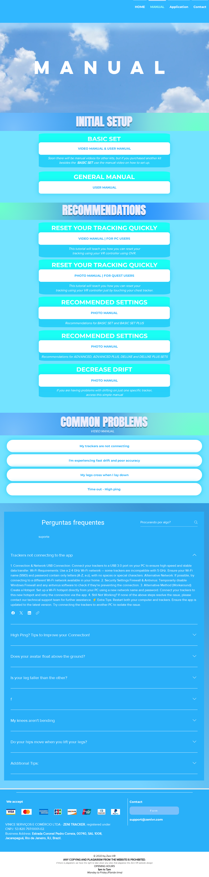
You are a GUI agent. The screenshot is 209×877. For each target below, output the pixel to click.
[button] (104, 238)
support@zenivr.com (146, 819)
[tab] (22, 536)
